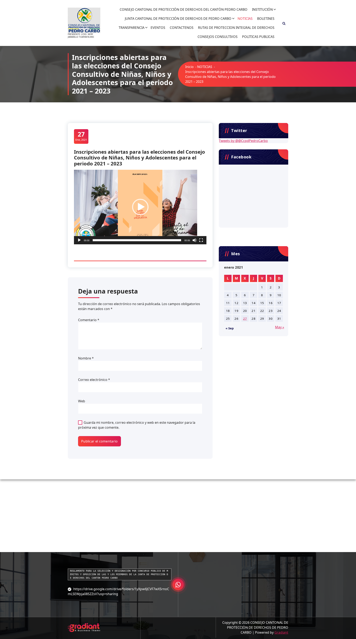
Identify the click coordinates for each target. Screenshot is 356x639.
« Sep (230, 328)
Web (81, 401)
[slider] (137, 240)
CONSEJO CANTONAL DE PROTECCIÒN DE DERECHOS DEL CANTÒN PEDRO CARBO (183, 9)
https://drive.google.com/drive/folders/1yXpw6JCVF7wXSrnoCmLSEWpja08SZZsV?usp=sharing (118, 591)
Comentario (88, 320)
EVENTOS (158, 27)
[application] (140, 207)
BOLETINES (265, 18)
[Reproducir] (79, 240)
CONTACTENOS (181, 27)
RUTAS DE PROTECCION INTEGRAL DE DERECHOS (236, 27)
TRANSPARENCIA (131, 27)
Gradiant (281, 632)
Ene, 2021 (81, 136)
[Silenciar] (194, 240)
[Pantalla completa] (201, 240)
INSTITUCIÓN (262, 9)
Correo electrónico (94, 379)
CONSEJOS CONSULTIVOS (218, 36)
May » (279, 327)
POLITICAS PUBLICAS (258, 36)
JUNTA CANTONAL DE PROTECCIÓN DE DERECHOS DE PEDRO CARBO (178, 18)
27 (245, 318)
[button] (140, 207)
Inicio (189, 66)
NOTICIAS (245, 18)
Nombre (86, 358)
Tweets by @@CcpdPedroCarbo (243, 140)
